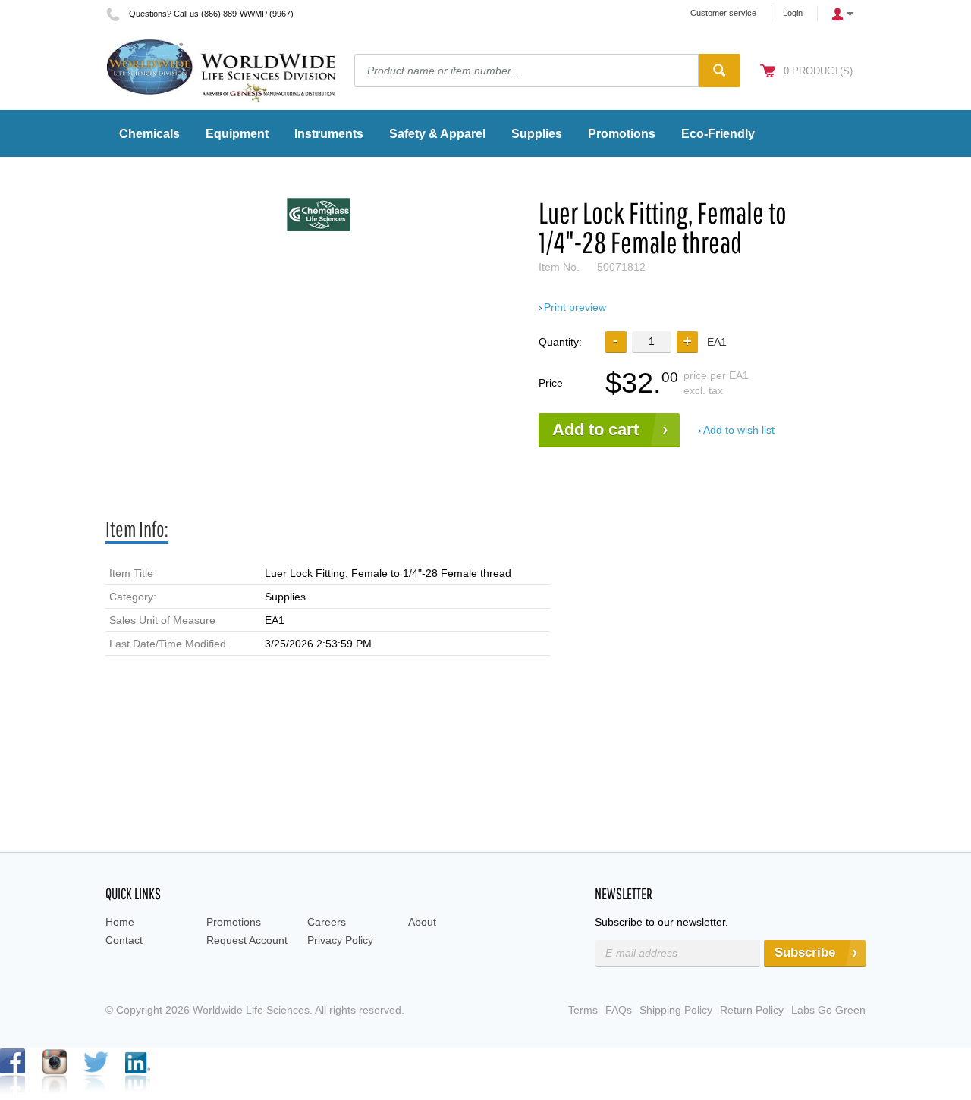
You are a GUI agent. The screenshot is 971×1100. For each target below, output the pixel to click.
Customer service (723, 12)
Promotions (233, 922)
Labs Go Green (828, 1010)
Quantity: (560, 342)
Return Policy (752, 1010)
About (422, 922)
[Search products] (719, 70)
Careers (326, 922)
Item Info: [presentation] (136, 528)
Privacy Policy (340, 940)
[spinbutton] (651, 341)
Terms (583, 1010)
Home (119, 922)
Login (793, 12)
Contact (124, 940)
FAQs (618, 1010)
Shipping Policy (675, 1010)
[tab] (136, 530)
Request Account (247, 940)
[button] (687, 342)
